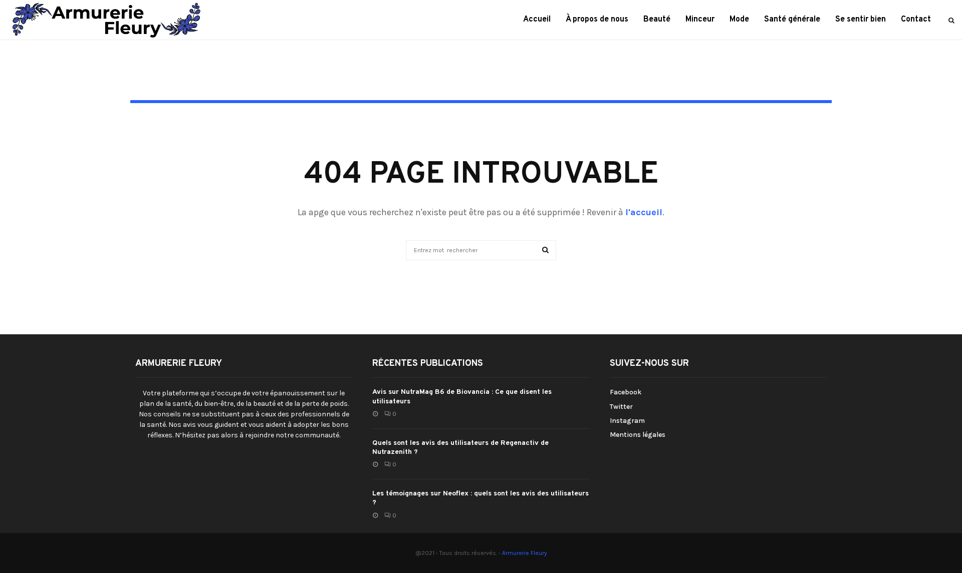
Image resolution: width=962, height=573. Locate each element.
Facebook (625, 392)
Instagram (627, 420)
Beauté (656, 20)
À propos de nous (597, 20)
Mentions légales (637, 434)
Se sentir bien (860, 20)
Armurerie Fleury (524, 552)
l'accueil (643, 212)
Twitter (621, 406)
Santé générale (792, 20)
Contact (916, 20)
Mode (739, 20)
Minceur (699, 20)
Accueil (537, 20)
